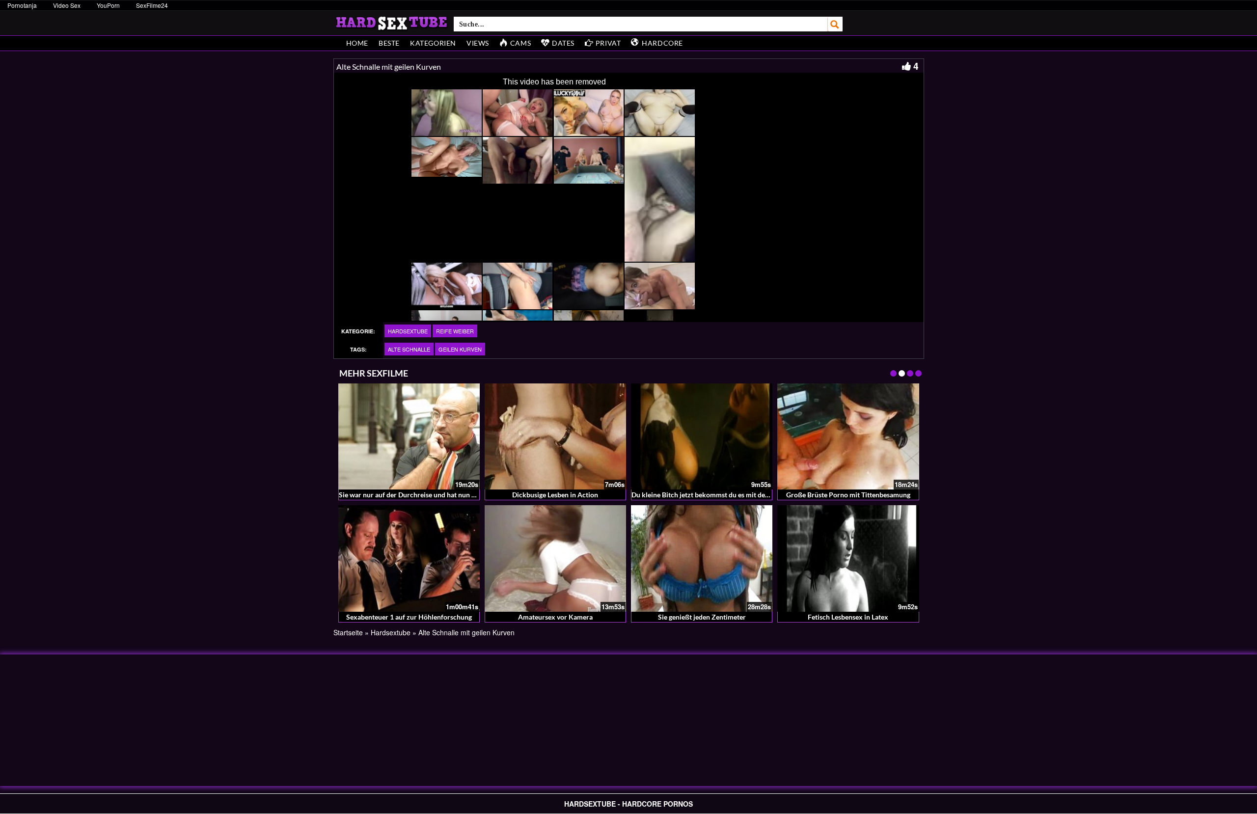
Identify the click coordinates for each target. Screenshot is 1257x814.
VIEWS (477, 43)
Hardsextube (408, 331)
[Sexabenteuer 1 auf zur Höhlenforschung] (409, 558)
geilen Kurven (460, 349)
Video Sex (67, 5)
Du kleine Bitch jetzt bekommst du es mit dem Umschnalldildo (725, 494)
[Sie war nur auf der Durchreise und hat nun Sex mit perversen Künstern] (409, 436)
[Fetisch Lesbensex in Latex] (848, 558)
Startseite (348, 632)
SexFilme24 (152, 5)
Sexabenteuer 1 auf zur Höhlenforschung (409, 617)
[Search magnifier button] (835, 24)
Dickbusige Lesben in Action (555, 494)
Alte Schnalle (409, 349)
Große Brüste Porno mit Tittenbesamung (848, 494)
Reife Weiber (455, 331)
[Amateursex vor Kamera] (555, 558)
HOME (357, 43)
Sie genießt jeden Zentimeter (702, 617)
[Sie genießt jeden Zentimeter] (701, 558)
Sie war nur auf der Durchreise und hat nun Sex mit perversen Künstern (447, 494)
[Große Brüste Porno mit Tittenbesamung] (848, 436)
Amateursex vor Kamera (555, 617)
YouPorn (108, 5)
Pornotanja (22, 5)
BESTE (389, 43)
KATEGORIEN (433, 43)
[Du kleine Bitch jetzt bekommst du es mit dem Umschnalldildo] (701, 436)
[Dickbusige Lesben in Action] (555, 436)
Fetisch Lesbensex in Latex (848, 617)
